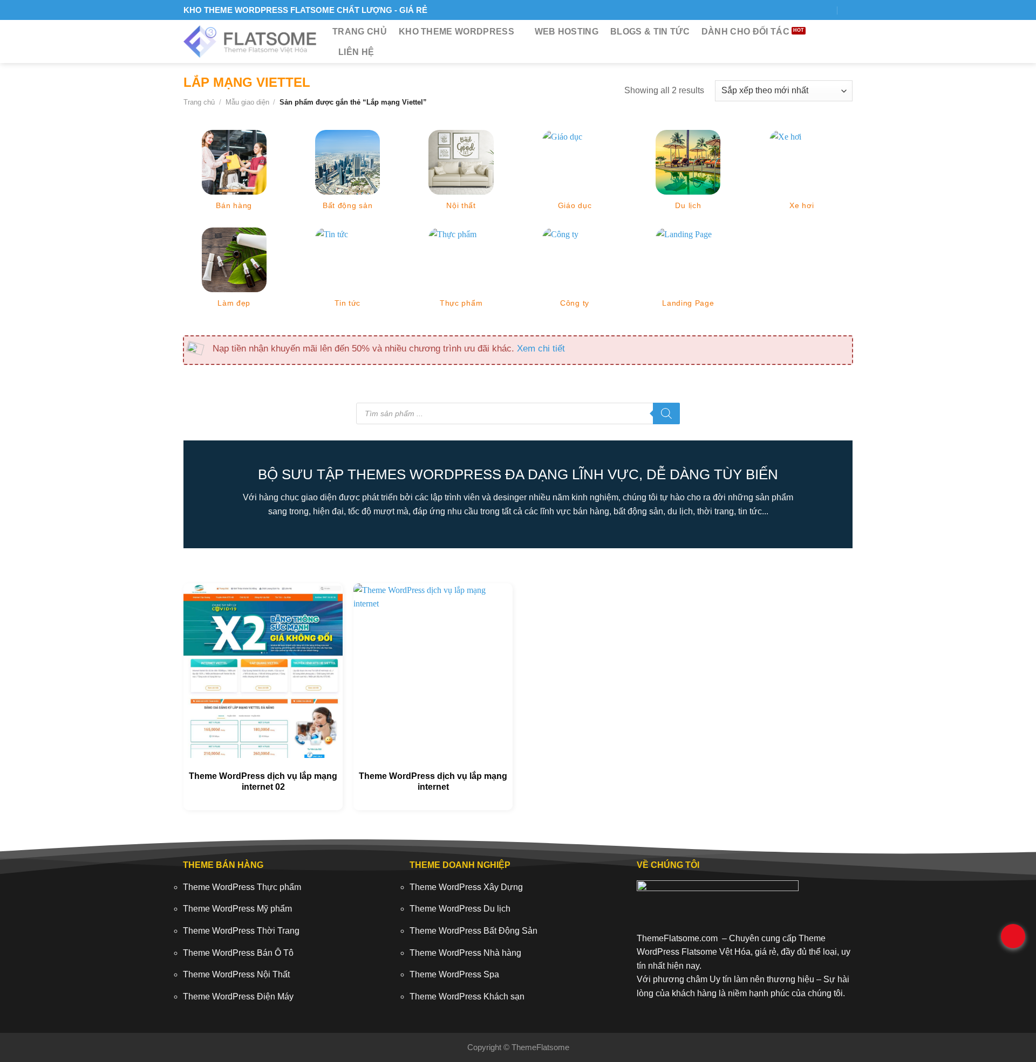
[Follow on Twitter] (800, 10)
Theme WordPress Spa (454, 974)
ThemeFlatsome (540, 1047)
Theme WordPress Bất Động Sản (473, 930)
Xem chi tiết (541, 348)
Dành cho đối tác (745, 31)
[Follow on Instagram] (787, 10)
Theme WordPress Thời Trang (241, 930)
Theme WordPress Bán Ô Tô (238, 952)
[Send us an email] (813, 10)
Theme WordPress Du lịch (460, 908)
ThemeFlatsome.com (677, 938)
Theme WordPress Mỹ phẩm (237, 908)
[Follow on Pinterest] (826, 10)
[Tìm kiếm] (848, 10)
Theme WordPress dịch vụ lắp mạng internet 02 (263, 781)
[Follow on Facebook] (774, 10)
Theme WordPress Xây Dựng (466, 887)
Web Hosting (567, 31)
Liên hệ (356, 52)
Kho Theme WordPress (456, 31)
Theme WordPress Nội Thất (236, 974)
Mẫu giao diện (247, 102)
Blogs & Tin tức (650, 31)
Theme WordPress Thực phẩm (242, 887)
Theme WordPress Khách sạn (467, 996)
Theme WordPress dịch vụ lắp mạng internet (433, 781)
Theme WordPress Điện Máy (238, 996)
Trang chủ (359, 31)
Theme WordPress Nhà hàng (465, 952)
